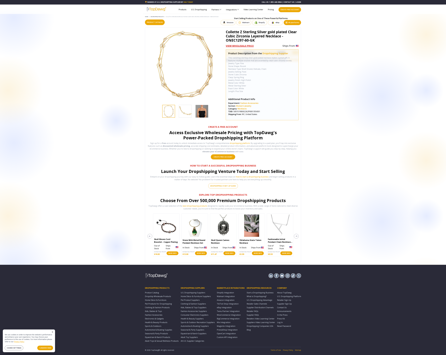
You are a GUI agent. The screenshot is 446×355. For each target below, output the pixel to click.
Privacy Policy (19, 341)
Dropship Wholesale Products (158, 296)
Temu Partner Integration (228, 311)
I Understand (45, 348)
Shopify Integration (225, 292)
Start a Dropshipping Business (260, 292)
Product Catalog (152, 292)
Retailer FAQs (252, 311)
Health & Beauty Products (156, 322)
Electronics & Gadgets (154, 318)
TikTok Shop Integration (228, 304)
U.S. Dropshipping (199, 9)
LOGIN (298, 2)
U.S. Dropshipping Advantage (259, 300)
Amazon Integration (225, 300)
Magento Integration (226, 326)
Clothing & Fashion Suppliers (193, 304)
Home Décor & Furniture (155, 300)
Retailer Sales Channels (257, 304)
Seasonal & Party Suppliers (192, 330)
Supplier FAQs (253, 315)
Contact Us (282, 307)
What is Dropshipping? (257, 296)
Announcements (284, 311)
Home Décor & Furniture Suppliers (196, 296)
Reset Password (284, 326)
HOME (146, 16)
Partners (215, 9)
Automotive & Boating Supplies (158, 330)
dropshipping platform (240, 143)
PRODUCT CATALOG (155, 22)
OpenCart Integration (226, 333)
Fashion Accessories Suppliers (194, 311)
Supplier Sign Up (284, 304)
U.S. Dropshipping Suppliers (193, 292)
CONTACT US (288, 2)
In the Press (282, 315)
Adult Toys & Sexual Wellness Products (162, 341)
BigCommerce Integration (228, 318)
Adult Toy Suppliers (189, 337)
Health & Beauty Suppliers (192, 318)
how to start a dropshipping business (252, 176)
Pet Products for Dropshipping (158, 304)
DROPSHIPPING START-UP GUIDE (223, 186)
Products (182, 9)
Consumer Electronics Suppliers (194, 315)
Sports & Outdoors (153, 326)
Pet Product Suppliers (190, 300)
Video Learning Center (253, 9)
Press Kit (281, 318)
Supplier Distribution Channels (260, 307)
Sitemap (298, 350)
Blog (249, 330)
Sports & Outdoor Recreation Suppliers (198, 322)
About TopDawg (284, 292)
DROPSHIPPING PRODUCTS (157, 16)
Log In (280, 322)
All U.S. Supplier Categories (192, 341)
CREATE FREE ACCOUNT (289, 9)
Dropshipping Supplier (275, 53)
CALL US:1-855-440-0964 (272, 2)
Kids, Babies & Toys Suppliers (193, 307)
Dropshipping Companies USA (260, 326)
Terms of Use (276, 350)
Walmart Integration (226, 296)
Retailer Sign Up (284, 300)
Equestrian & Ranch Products (157, 337)
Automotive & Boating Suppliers (195, 326)
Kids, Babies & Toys (153, 311)
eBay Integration (224, 307)
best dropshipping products (195, 206)
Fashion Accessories (249, 103)
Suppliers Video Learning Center (261, 322)
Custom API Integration (227, 337)
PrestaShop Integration (227, 330)
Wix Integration (223, 322)
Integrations (231, 9)
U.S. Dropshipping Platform (289, 296)
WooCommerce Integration (229, 315)
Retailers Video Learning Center (260, 318)
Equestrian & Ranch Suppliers (193, 333)
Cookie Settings (14, 348)
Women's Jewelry (243, 106)
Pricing (271, 9)
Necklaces (242, 108)
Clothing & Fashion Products (157, 307)
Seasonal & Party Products (156, 333)
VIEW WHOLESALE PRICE (240, 45)
